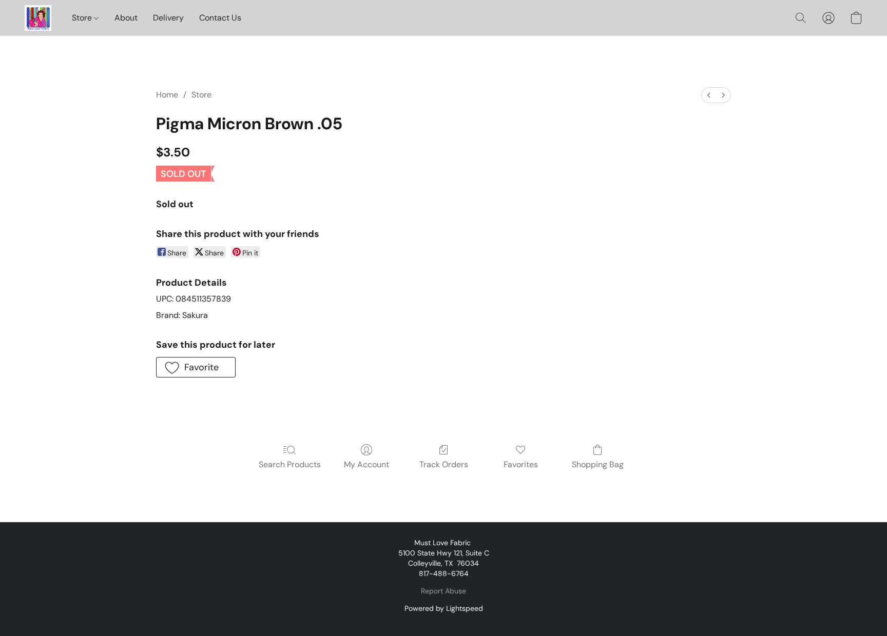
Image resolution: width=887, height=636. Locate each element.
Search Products (290, 464)
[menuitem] (709, 95)
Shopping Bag (598, 464)
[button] (38, 18)
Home (167, 94)
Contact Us (220, 17)
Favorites (521, 464)
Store (83, 17)
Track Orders (443, 464)
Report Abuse (443, 590)
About (126, 17)
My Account (366, 464)
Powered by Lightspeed (443, 608)
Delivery (168, 17)
